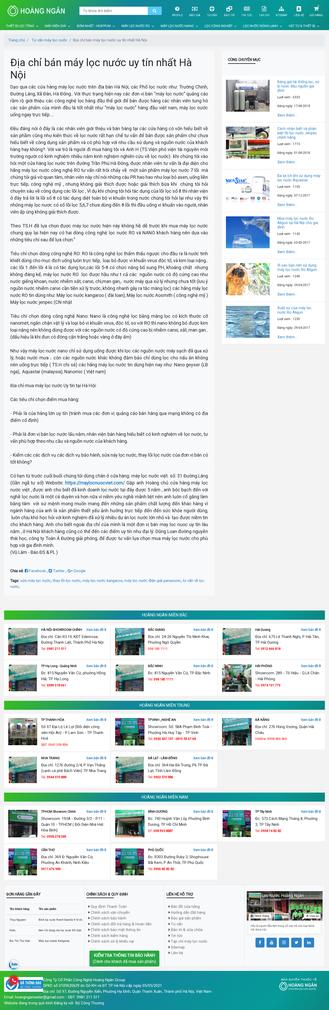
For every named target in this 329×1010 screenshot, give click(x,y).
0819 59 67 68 (186, 739)
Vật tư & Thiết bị (302, 26)
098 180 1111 (163, 679)
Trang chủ (16, 40)
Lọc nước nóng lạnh (260, 26)
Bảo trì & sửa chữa (187, 929)
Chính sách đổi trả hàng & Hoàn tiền (121, 924)
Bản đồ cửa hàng (185, 906)
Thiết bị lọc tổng (20, 26)
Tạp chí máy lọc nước (189, 941)
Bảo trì (229, 15)
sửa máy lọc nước (35, 580)
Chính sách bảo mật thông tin (116, 929)
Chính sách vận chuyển (110, 912)
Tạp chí (264, 15)
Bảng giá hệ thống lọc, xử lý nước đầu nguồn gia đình (298, 86)
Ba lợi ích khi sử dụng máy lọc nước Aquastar (299, 178)
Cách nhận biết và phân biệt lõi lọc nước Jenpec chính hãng (297, 133)
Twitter (59, 571)
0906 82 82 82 (164, 869)
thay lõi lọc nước (67, 580)
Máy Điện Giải (55, 26)
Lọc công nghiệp (218, 26)
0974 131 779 (270, 685)
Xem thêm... (287, 115)
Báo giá (194, 15)
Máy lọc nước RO (136, 26)
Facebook (37, 571)
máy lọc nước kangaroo (103, 580)
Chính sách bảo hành (108, 918)
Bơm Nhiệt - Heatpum (94, 26)
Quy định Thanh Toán (109, 906)
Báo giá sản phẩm (186, 918)
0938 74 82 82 (271, 831)
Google (79, 571)
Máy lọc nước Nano (177, 26)
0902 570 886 (163, 777)
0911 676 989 (51, 869)
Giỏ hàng (316, 15)
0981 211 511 (56, 649)
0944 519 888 (56, 777)
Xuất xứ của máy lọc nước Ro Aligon (294, 310)
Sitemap (281, 15)
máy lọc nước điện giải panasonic (152, 580)
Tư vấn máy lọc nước (49, 40)
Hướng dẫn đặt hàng (188, 912)
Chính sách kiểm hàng (109, 935)
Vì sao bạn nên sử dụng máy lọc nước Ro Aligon (297, 267)
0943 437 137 (163, 739)
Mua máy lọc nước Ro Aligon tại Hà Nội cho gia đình (297, 222)
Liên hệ (299, 15)
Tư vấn (212, 15)
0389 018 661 (56, 685)
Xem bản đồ (95, 630)
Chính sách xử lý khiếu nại (112, 941)
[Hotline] (13, 980)
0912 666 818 (270, 649)
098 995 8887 (163, 831)
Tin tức (246, 15)
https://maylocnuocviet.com (94, 482)
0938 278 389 (56, 836)
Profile (177, 15)
